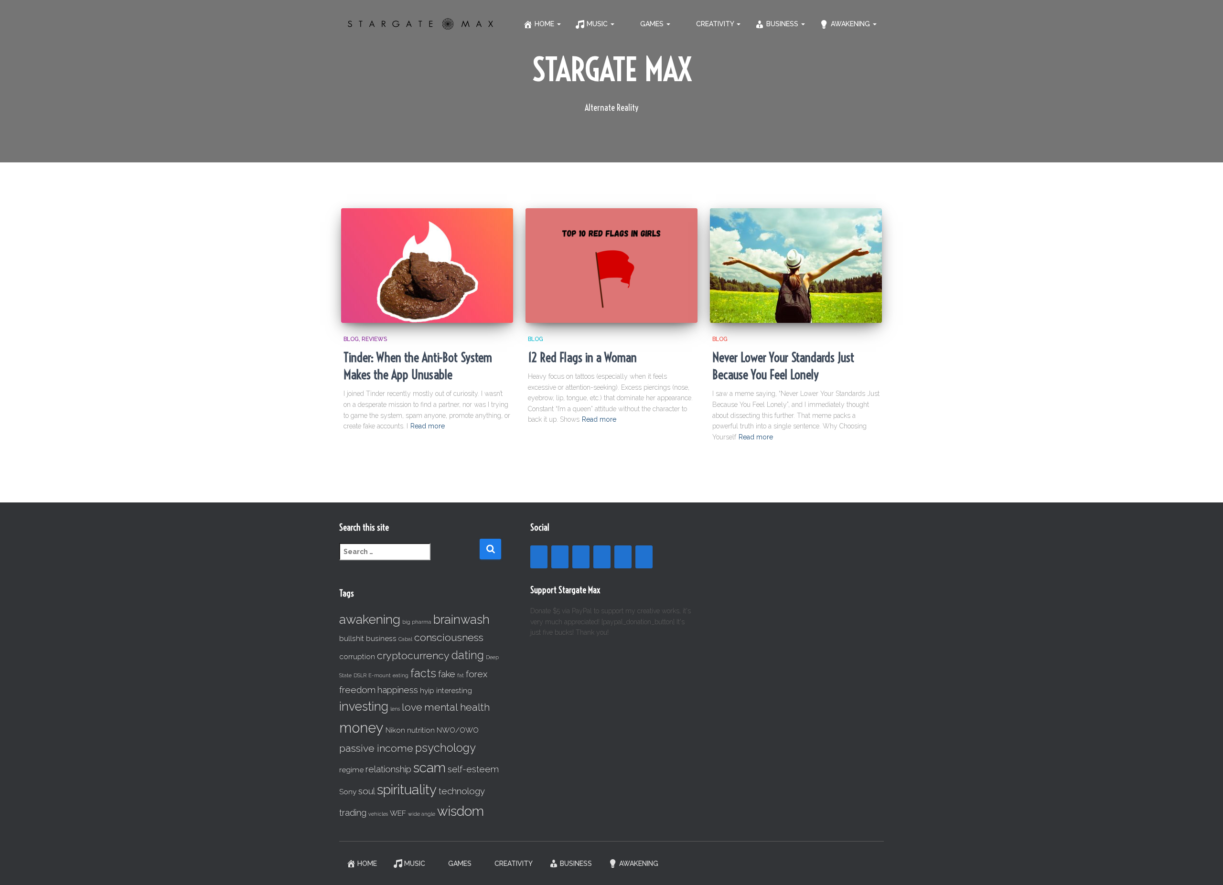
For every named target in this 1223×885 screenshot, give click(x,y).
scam (429, 768)
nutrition (421, 730)
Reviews (374, 339)
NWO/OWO (458, 730)
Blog (351, 339)
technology (462, 791)
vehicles (378, 814)
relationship (388, 769)
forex (476, 674)
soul (366, 791)
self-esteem (473, 769)
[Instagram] (581, 556)
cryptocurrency (413, 655)
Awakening (851, 24)
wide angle (421, 814)
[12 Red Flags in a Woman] (611, 265)
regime (351, 769)
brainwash (461, 619)
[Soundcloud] (602, 556)
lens (395, 709)
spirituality (407, 790)
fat (460, 675)
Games (652, 24)
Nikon (395, 730)
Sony (347, 791)
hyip (427, 690)
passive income (376, 748)
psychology (445, 747)
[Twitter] (644, 556)
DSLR (360, 675)
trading (352, 812)
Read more (427, 426)
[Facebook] (538, 556)
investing (363, 706)
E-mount (379, 675)
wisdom (460, 811)
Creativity (716, 24)
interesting (454, 690)
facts (423, 673)
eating (400, 675)
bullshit (351, 638)
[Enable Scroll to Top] (1204, 866)
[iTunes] (623, 556)
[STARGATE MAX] (420, 24)
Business (783, 24)
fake (446, 674)
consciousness (448, 637)
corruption (357, 656)
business (381, 638)
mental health (457, 707)
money (361, 727)
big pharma (416, 622)
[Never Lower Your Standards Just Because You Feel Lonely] (796, 265)
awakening (369, 619)
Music (598, 24)
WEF (398, 813)
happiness (397, 689)
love (412, 707)
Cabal (405, 639)
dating (467, 655)
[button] (558, 24)
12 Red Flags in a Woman (582, 357)
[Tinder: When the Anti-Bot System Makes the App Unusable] (427, 265)
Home (545, 24)
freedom (357, 689)
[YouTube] (560, 556)
